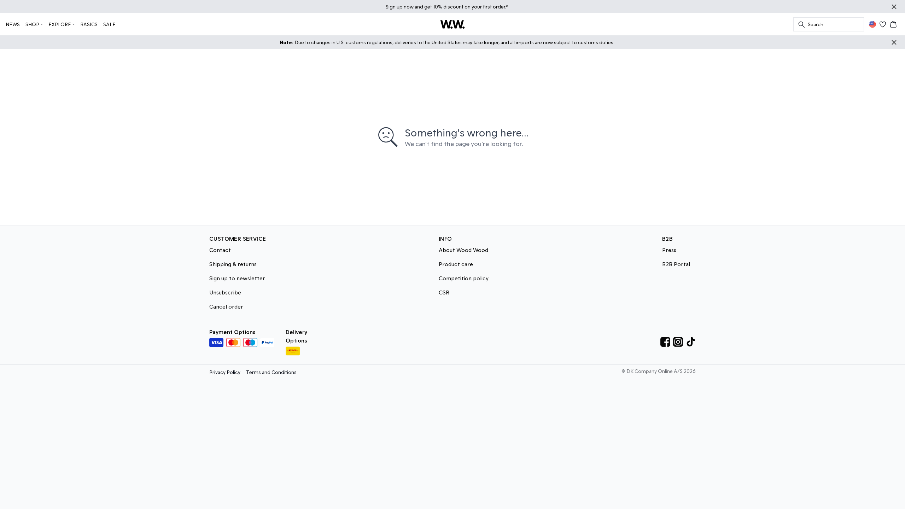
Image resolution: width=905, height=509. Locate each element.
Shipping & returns (233, 264)
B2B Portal (676, 264)
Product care (456, 264)
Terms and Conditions (271, 372)
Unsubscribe (225, 292)
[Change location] (872, 24)
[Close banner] (894, 6)
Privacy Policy (224, 372)
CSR (444, 292)
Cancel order (226, 306)
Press (669, 249)
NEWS (13, 24)
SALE (109, 24)
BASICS (89, 24)
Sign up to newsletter (237, 278)
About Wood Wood (463, 249)
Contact (220, 249)
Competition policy (464, 278)
